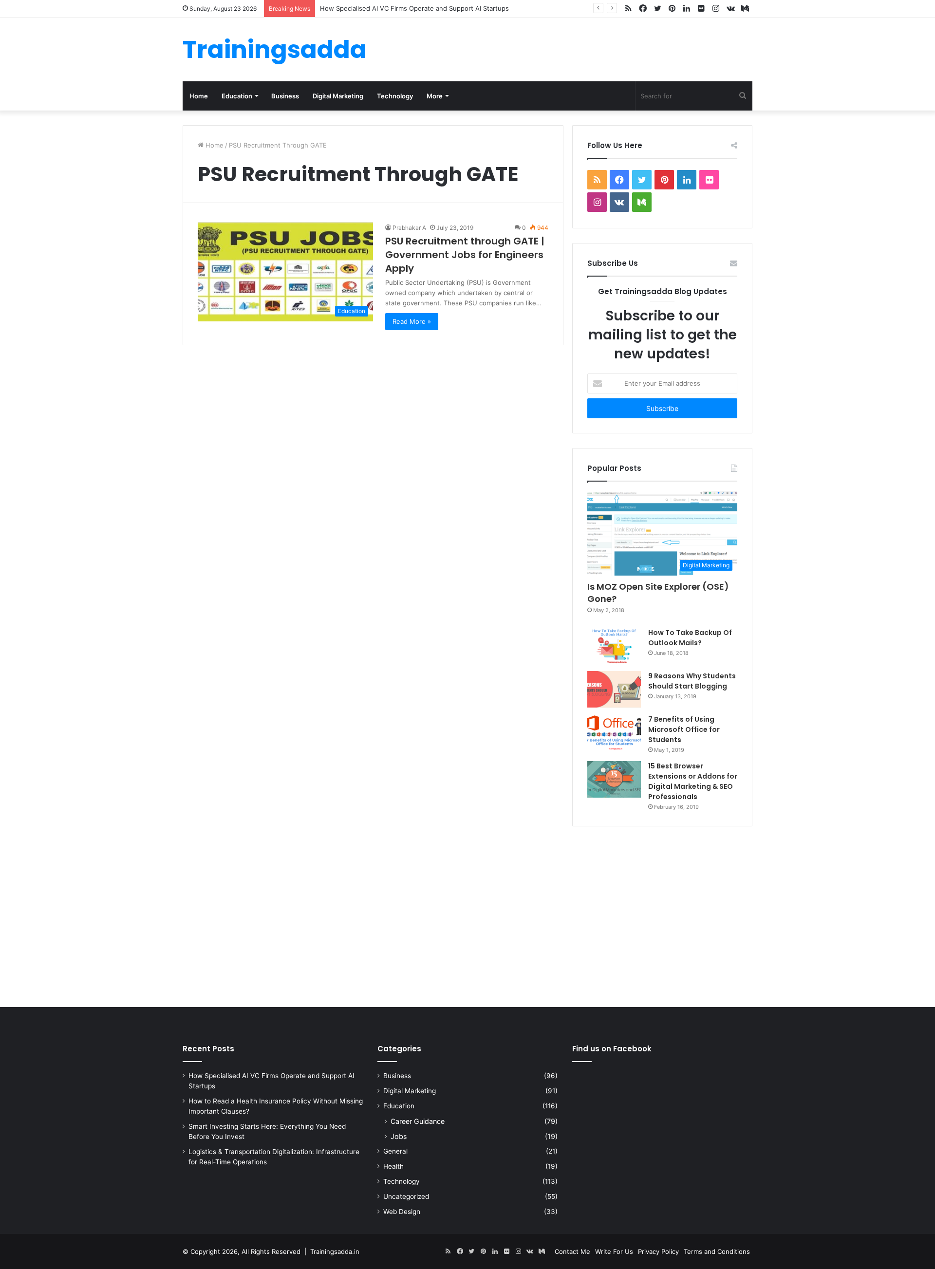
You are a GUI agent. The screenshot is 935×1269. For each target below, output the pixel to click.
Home (198, 96)
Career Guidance (418, 1121)
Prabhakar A (409, 227)
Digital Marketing (338, 96)
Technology (395, 96)
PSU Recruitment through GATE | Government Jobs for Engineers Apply (464, 254)
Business (285, 96)
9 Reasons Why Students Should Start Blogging (692, 681)
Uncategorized (406, 1196)
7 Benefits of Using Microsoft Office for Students (684, 729)
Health (393, 1166)
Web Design (401, 1211)
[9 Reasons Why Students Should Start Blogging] (614, 689)
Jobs (399, 1136)
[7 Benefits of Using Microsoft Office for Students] (614, 732)
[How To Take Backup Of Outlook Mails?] (614, 646)
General (395, 1151)
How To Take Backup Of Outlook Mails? (690, 638)
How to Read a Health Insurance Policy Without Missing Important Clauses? (434, 8)
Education (237, 96)
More (435, 96)
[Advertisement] (467, 914)
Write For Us (614, 1251)
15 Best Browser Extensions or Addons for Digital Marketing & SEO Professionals (692, 781)
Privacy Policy (658, 1251)
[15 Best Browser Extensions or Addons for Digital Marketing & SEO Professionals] (614, 779)
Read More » (412, 321)
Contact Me (572, 1251)
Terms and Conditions (717, 1251)
